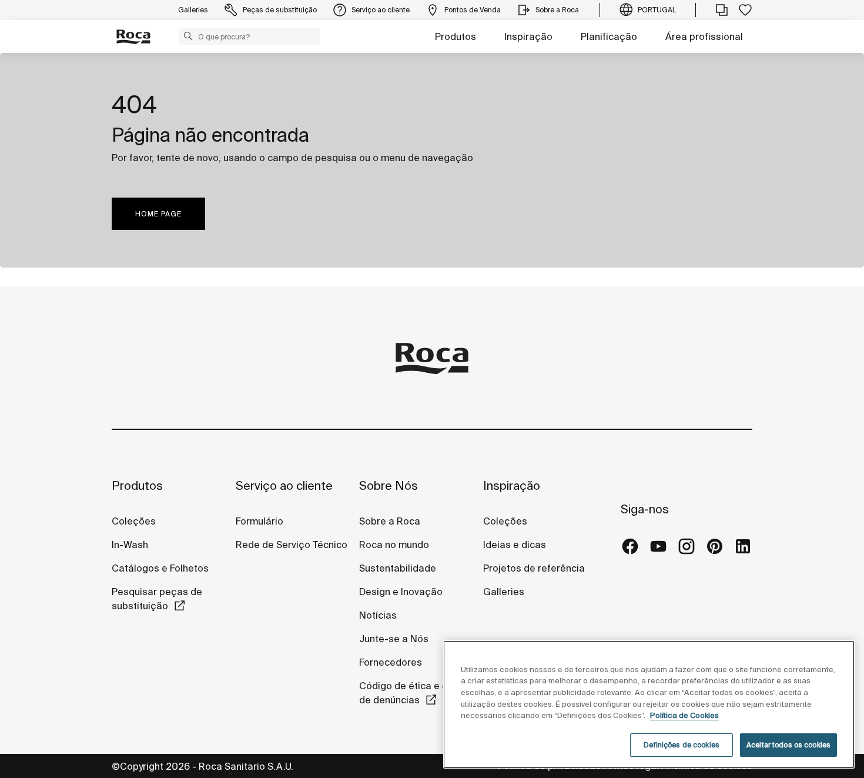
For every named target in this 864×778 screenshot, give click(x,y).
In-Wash (130, 544)
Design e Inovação (401, 591)
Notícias (378, 615)
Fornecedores (390, 662)
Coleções (134, 521)
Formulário (259, 521)
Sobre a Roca (389, 521)
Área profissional (704, 36)
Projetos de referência (534, 568)
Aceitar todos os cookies (788, 745)
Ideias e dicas (514, 544)
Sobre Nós (388, 485)
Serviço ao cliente (284, 485)
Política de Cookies (684, 715)
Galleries (503, 591)
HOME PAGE (158, 214)
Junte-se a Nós (393, 638)
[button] (188, 36)
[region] (649, 704)
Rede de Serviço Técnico (291, 544)
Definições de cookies (681, 745)
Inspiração (528, 36)
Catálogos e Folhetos (160, 568)
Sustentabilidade (397, 568)
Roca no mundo (394, 544)
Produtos (455, 36)
